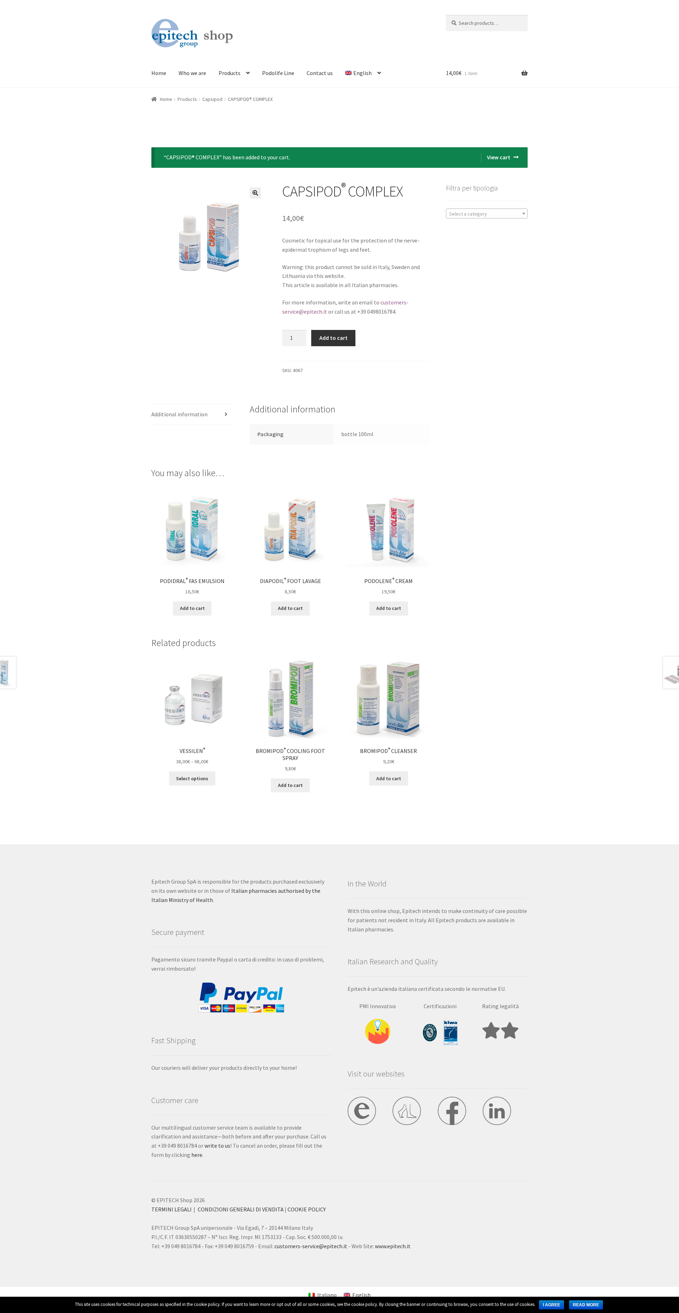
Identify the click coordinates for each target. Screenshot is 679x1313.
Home (158, 72)
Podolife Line (278, 72)
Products (229, 72)
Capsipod (212, 99)
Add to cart (333, 337)
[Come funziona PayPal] (241, 998)
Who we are (192, 72)
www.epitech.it (393, 1246)
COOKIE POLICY (307, 1209)
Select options (192, 778)
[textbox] (486, 214)
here (196, 1154)
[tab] (192, 414)
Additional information (179, 414)
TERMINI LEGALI (171, 1209)
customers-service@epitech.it (310, 1246)
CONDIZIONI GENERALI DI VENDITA (241, 1209)
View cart (498, 157)
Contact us (320, 72)
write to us (217, 1145)
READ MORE (586, 1304)
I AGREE (551, 1304)
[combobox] (487, 213)
